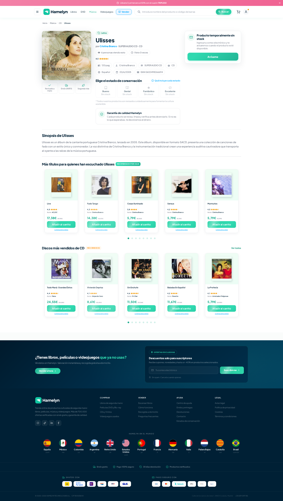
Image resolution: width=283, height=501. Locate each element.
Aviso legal (220, 403)
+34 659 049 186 (241, 496)
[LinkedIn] (51, 423)
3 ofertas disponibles (61, 314)
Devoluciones (183, 412)
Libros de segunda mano (111, 403)
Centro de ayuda (184, 403)
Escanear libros (145, 403)
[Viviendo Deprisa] (101, 268)
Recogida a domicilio (148, 412)
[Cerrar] (279, 3)
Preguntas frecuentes (148, 416)
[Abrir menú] (37, 12)
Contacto (181, 416)
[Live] (61, 184)
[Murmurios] (221, 184)
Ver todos (236, 248)
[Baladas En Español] (181, 268)
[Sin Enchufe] (141, 268)
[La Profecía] (221, 268)
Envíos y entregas (184, 407)
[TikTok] (44, 423)
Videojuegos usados (109, 416)
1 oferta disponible (101, 230)
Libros (73, 12)
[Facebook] (58, 423)
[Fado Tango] (101, 184)
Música (92, 12)
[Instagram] (38, 423)
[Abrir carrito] (238, 12)
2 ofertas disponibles (61, 230)
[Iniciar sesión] (246, 12)
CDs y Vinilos (106, 412)
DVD (83, 12)
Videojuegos (106, 12)
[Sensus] (181, 184)
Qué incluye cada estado (167, 80)
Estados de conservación (188, 421)
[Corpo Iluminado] (141, 184)
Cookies (219, 412)
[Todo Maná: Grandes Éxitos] (61, 268)
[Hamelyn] (55, 12)
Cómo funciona (145, 407)
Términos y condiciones (225, 416)
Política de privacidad (225, 407)
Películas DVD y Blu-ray (110, 407)
